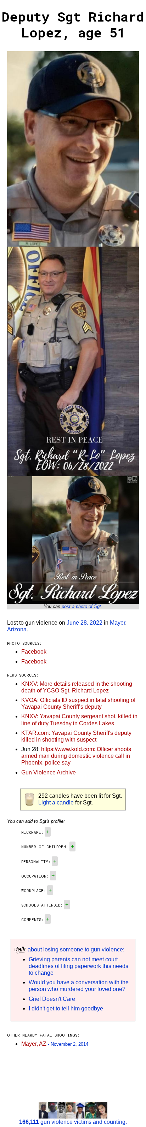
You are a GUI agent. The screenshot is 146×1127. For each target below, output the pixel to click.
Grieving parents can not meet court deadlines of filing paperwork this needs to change (78, 966)
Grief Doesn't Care (52, 999)
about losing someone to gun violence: (75, 949)
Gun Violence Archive (48, 772)
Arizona (17, 629)
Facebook (33, 652)
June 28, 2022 (84, 623)
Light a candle (56, 802)
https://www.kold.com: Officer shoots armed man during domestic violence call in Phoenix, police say (76, 756)
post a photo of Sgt (81, 606)
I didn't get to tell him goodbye (66, 1008)
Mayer (117, 623)
